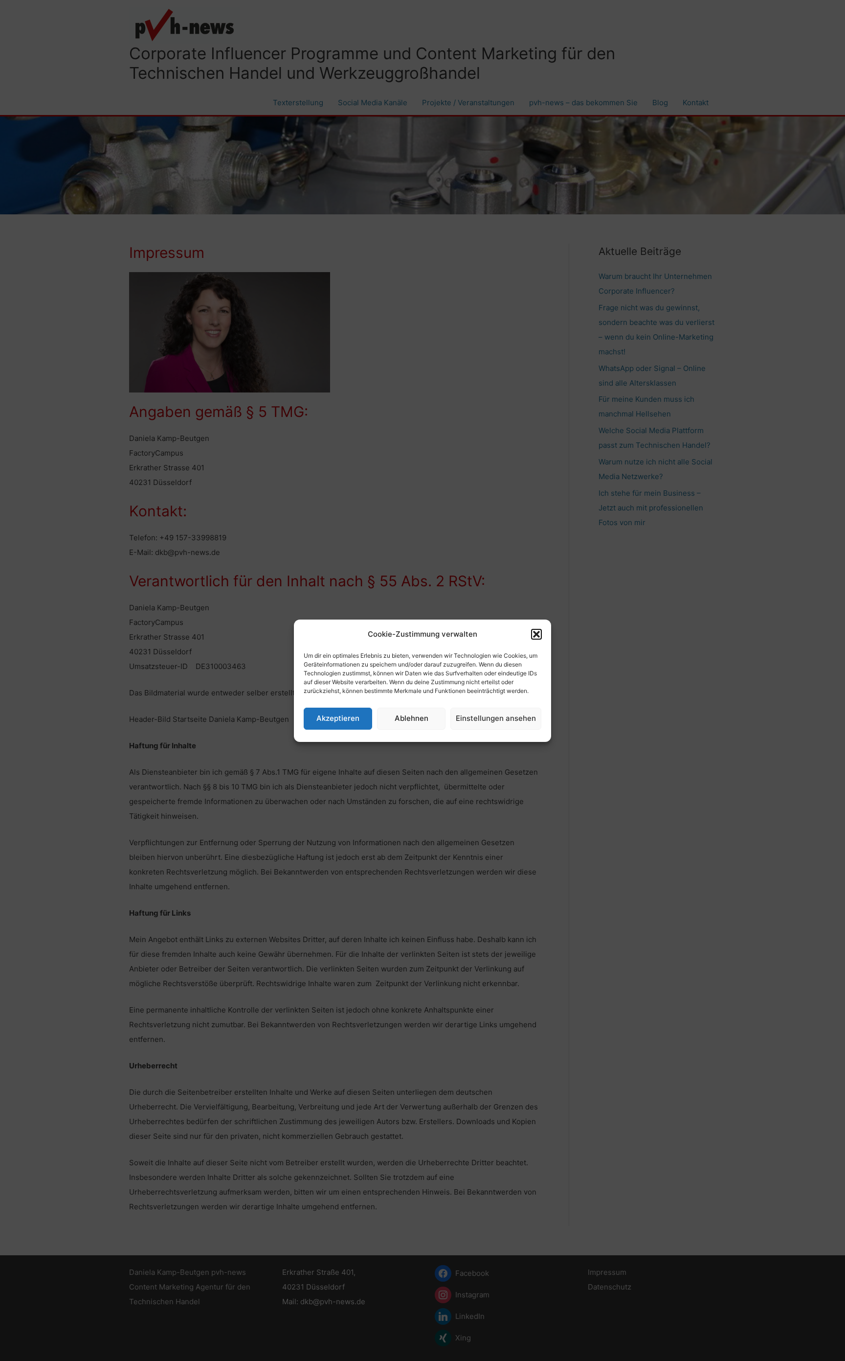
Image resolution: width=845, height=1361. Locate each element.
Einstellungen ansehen (496, 718)
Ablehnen (411, 718)
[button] (536, 634)
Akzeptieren (337, 718)
